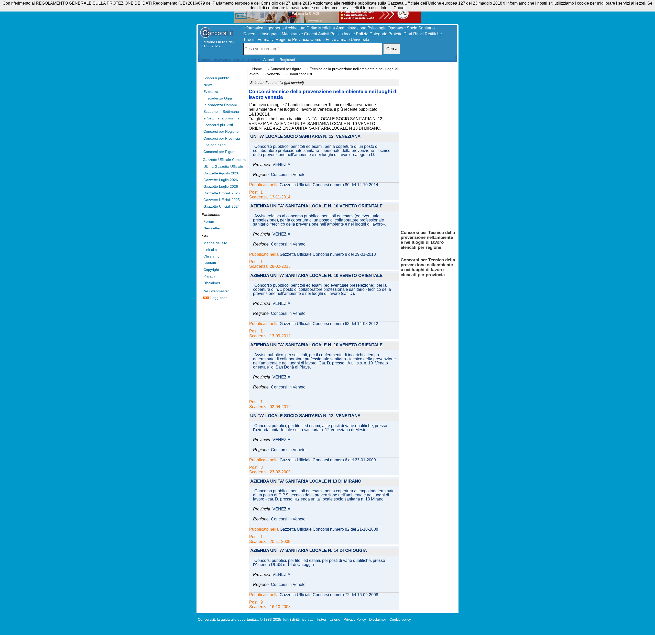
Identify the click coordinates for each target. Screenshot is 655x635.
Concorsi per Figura (219, 152)
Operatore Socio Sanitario (411, 28)
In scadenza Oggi (217, 98)
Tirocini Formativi (259, 39)
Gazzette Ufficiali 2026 (221, 193)
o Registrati (286, 60)
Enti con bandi (214, 145)
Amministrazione (351, 28)
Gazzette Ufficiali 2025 (221, 200)
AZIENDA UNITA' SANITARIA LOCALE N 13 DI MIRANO (305, 481)
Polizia (362, 34)
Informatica (253, 28)
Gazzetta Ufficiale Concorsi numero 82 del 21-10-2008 (329, 529)
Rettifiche (433, 34)
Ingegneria (274, 28)
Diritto (312, 28)
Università (360, 39)
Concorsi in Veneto (288, 175)
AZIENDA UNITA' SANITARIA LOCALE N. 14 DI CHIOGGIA (308, 551)
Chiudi (400, 8)
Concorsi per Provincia (221, 138)
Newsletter (212, 228)
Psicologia (377, 28)
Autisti (323, 34)
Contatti (209, 263)
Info (384, 8)
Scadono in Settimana (221, 111)
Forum (208, 221)
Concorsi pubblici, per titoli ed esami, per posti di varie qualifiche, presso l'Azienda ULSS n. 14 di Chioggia (319, 563)
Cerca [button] (391, 49)
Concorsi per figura (285, 69)
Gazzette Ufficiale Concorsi (224, 160)
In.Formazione (328, 619)
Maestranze (292, 34)
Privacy (209, 276)
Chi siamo (211, 256)
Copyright (211, 270)
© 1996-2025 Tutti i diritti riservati (286, 619)
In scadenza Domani (220, 105)
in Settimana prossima (221, 118)
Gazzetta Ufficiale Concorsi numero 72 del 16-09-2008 (329, 595)
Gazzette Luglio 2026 (220, 180)
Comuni (317, 39)
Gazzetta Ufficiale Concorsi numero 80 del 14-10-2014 (329, 185)
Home (257, 69)
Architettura (295, 28)
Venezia (273, 74)
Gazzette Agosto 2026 (221, 173)
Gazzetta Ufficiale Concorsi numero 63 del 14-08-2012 (329, 324)
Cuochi (310, 34)
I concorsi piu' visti (218, 125)
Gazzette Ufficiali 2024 (221, 206)
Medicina (326, 28)
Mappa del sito (215, 243)
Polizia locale (342, 34)
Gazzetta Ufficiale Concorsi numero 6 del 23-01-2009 (328, 460)
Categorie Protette (385, 34)
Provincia (300, 39)
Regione (283, 39)
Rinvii (418, 34)
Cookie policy (400, 619)
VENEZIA (281, 165)
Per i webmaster (216, 291)
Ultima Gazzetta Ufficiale (223, 166)
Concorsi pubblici (216, 78)
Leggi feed (218, 298)
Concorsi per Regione (221, 131)
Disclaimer (211, 283)
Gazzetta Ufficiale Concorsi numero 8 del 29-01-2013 (328, 254)
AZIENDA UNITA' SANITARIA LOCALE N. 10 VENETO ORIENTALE (316, 206)
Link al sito (212, 250)
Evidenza (210, 92)
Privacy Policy (355, 619)
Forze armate (338, 39)
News (207, 85)
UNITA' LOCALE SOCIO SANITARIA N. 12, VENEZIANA (305, 137)
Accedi (268, 60)
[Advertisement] (428, 145)
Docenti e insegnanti (262, 34)
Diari (407, 34)
